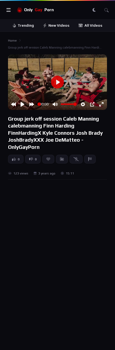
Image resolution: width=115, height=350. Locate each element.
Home (12, 40)
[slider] (39, 104)
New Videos (59, 25)
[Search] (106, 10)
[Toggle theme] (94, 10)
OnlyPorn (39, 9)
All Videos (93, 25)
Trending (26, 25)
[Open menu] (8, 10)
